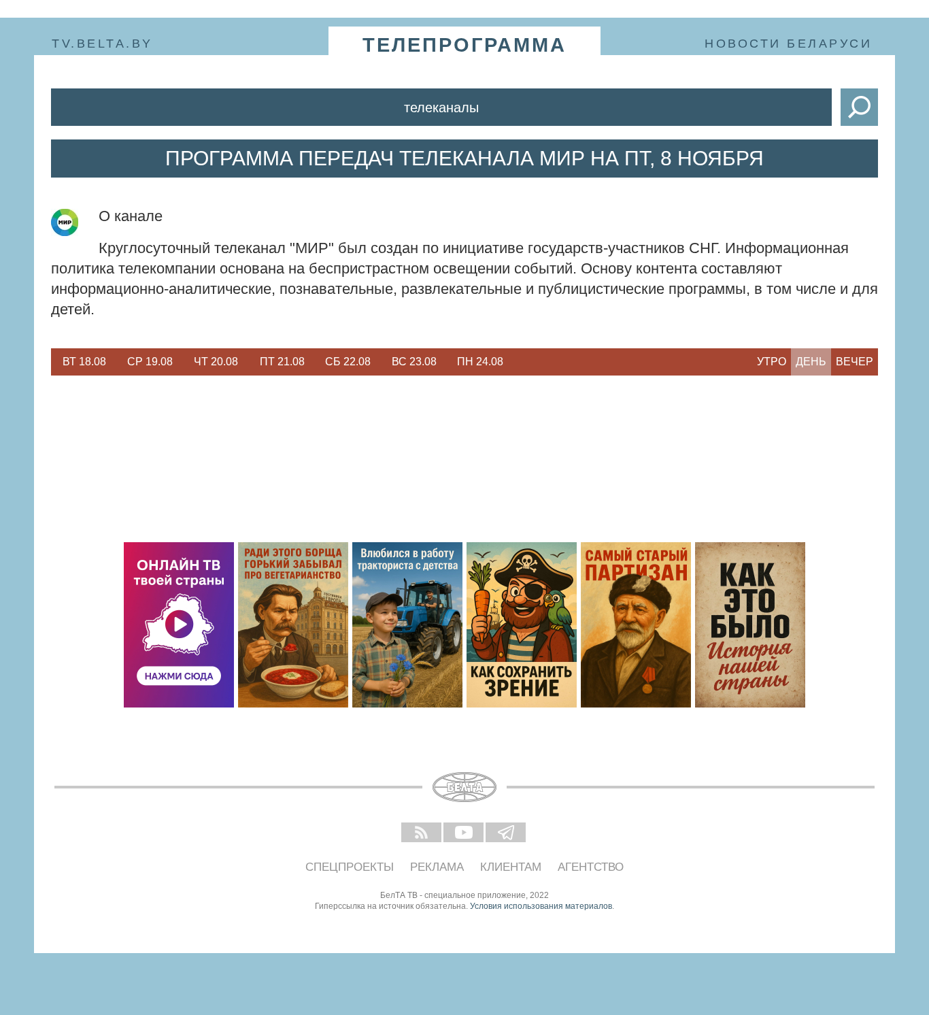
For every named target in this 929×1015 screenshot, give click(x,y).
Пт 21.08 (282, 361)
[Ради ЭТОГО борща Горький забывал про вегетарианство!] (293, 625)
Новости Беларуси (788, 43)
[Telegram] (507, 833)
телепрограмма (464, 45)
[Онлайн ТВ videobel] (179, 625)
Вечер (854, 361)
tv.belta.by (102, 43)
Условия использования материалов (541, 906)
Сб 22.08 (348, 361)
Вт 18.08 (84, 361)
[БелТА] (464, 787)
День (811, 361)
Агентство (591, 867)
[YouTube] (464, 833)
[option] (84, 362)
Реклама (437, 867)
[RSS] (422, 833)
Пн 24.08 (480, 361)
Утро (771, 361)
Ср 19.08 (150, 361)
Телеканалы (441, 107)
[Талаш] (636, 625)
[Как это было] (750, 625)
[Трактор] (407, 625)
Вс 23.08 (414, 361)
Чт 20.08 (216, 361)
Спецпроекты (349, 867)
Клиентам (510, 867)
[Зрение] (522, 625)
